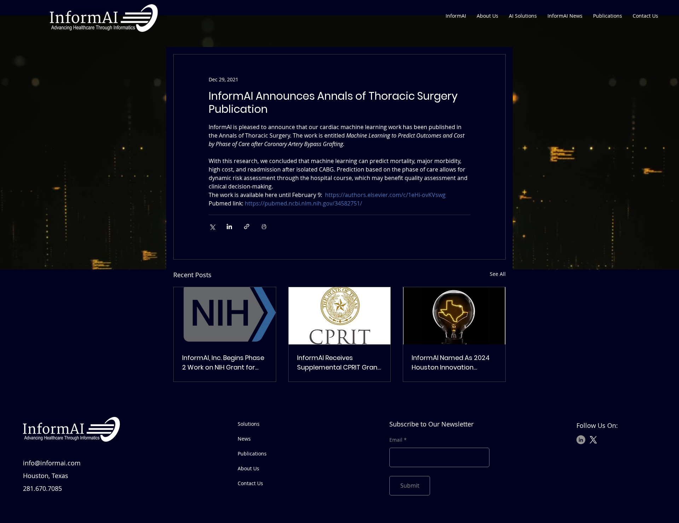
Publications (252, 453)
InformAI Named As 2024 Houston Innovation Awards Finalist (451, 362)
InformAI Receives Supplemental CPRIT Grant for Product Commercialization (338, 362)
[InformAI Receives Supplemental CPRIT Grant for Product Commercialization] (340, 315)
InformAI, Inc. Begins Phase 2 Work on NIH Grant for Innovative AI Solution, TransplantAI (223, 362)
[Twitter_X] (593, 439)
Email (395, 439)
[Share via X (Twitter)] (212, 226)
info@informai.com (52, 463)
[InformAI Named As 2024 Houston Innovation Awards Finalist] (454, 315)
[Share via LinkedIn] (229, 226)
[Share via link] (246, 226)
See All (498, 274)
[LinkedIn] (580, 439)
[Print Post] (264, 226)
